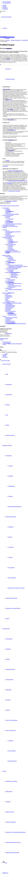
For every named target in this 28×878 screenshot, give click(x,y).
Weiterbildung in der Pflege (11, 317)
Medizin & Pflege (6, 255)
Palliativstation (8, 333)
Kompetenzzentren (9, 281)
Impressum (5, 7)
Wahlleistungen (7, 37)
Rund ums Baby (14, 277)
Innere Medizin (8, 256)
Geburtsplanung (8, 638)
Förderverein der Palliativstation (15, 289)
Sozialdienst (8, 216)
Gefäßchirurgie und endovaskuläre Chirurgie (17, 266)
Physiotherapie (8, 295)
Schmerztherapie (11, 279)
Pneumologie (11, 262)
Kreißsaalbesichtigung (10, 669)
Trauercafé (7, 220)
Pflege (6, 294)
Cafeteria (7, 618)
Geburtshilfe (10, 271)
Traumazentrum (11, 287)
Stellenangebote (8, 318)
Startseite (5, 5)
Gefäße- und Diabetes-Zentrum (15, 283)
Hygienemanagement (10, 301)
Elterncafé (7, 710)
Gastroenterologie (12, 260)
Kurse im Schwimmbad (10, 730)
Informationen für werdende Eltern (12, 608)
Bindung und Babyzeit (16, 272)
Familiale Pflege (8, 296)
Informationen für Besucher (11, 598)
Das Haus (5, 229)
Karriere (4, 316)
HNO (6, 353)
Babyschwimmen (12, 313)
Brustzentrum (11, 284)
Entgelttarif (7, 210)
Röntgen (7, 300)
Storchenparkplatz (9, 679)
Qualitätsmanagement (10, 235)
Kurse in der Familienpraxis (11, 720)
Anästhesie (7, 278)
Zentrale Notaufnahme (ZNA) (14, 285)
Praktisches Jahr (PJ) (9, 321)
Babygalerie (8, 699)
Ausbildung (7, 319)
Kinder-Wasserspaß (12, 315)
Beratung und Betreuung (10, 516)
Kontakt (4, 6)
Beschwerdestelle (9, 222)
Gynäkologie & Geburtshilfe (11, 268)
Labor (6, 299)
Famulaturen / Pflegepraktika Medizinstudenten (15, 323)
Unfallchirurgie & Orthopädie (14, 267)
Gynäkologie (11, 270)
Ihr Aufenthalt (8, 455)
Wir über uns (8, 234)
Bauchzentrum (11, 282)
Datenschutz (5, 8)
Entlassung (7, 212)
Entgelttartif (5, 166)
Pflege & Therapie (7, 293)
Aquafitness (10, 312)
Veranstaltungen (8, 232)
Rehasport (7, 297)
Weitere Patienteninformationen (12, 214)
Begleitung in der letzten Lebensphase (13, 223)
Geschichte (7, 233)
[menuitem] (15, 5)
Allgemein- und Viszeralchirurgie (15, 265)
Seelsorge (7, 217)
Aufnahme (7, 209)
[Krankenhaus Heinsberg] (5, 16)
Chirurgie (7, 160)
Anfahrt (1, 339)
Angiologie (10, 257)
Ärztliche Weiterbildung (10, 322)
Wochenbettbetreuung (10, 305)
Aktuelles (7, 231)
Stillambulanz (8, 689)
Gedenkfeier (10, 219)
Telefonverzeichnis (4, 338)
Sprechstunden (8, 221)
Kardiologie (8, 261)
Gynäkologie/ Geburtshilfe (11, 201)
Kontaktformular (6, 343)
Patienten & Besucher (7, 237)
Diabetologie (11, 259)
